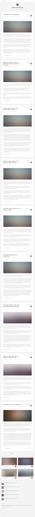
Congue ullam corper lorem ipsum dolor (11, 498)
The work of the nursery (11, 14)
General (25, 55)
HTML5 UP (6, 514)
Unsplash (10, 514)
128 (31, 55)
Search (31, 1)
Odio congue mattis (5, 477)
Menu (34, 1)
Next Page (11, 453)
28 (28, 55)
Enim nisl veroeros (22, 477)
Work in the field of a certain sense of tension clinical (11, 64)
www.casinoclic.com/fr (13, 36)
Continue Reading (7, 55)
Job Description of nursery (12, 404)
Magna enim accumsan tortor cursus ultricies (12, 494)
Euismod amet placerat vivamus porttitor (11, 490)
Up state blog (24, 9)
